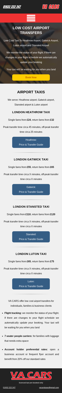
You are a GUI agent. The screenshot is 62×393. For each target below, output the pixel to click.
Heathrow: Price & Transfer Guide (31, 142)
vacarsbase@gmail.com (49, 388)
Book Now (31, 77)
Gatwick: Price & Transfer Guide (31, 189)
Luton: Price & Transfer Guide (31, 284)
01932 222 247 (12, 6)
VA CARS (50, 6)
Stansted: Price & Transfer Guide (31, 236)
